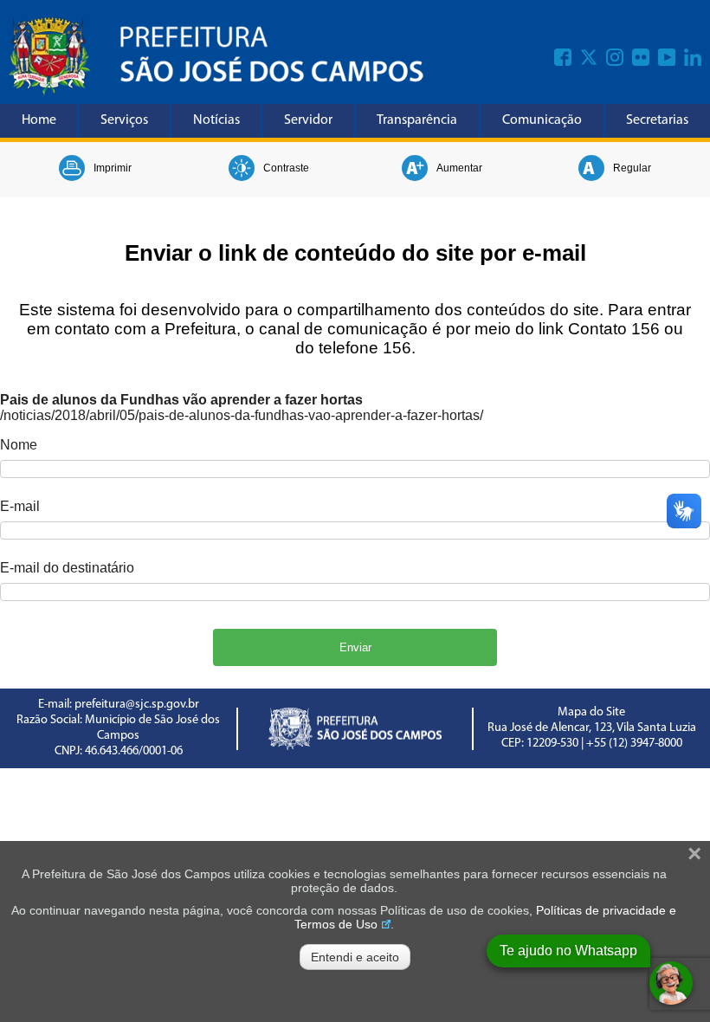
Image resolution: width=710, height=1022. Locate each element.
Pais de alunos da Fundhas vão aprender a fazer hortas (181, 399)
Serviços (124, 120)
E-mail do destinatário (67, 567)
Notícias (216, 120)
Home (39, 120)
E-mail (20, 506)
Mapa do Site (591, 712)
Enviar (355, 647)
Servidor (308, 120)
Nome (18, 444)
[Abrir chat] (671, 983)
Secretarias (657, 120)
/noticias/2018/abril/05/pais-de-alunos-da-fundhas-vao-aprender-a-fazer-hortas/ (241, 415)
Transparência (417, 120)
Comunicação (542, 120)
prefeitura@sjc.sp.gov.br (136, 704)
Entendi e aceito (355, 957)
